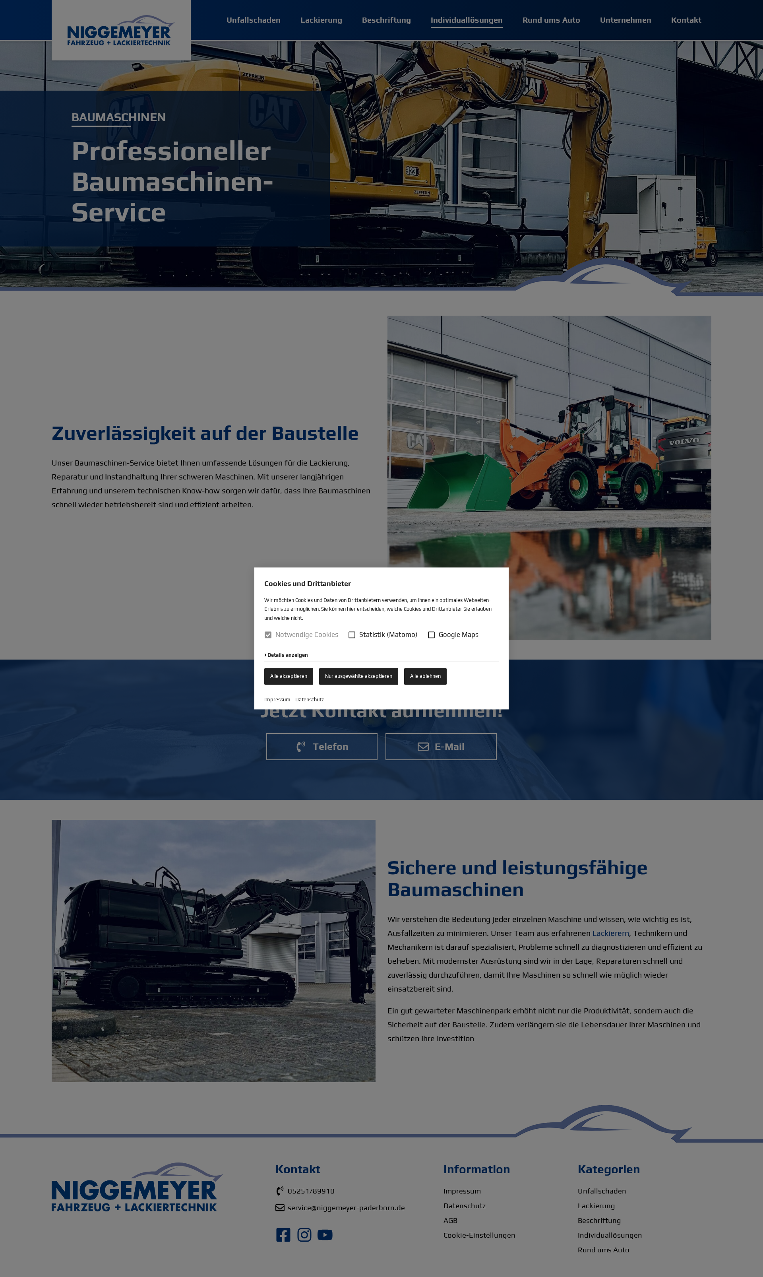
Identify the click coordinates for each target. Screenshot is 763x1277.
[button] (352, 634)
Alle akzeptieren (288, 676)
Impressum (277, 700)
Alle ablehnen (425, 676)
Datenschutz (309, 700)
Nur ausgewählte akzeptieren (358, 676)
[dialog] (381, 638)
